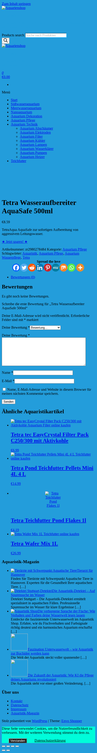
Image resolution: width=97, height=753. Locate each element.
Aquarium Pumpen (33, 153)
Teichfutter (18, 161)
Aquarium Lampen (33, 144)
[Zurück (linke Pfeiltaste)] (3, 750)
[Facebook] (16, 268)
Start (14, 100)
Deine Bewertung (16, 327)
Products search (13, 35)
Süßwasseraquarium (25, 104)
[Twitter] (24, 268)
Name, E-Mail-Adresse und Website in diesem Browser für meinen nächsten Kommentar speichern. (46, 391)
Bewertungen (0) (23, 277)
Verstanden (17, 740)
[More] (80, 268)
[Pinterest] (48, 268)
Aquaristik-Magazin (25, 713)
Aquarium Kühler (32, 140)
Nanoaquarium (21, 112)
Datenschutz (19, 705)
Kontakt (16, 701)
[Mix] (63, 268)
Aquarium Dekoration (26, 116)
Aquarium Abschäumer (36, 128)
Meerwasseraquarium (26, 108)
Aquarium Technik (24, 124)
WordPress (39, 721)
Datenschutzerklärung (50, 740)
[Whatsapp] (71, 268)
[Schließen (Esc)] (3, 746)
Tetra (26, 257)
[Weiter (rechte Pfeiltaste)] (8, 750)
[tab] (53, 277)
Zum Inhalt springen (16, 4)
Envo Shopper (71, 721)
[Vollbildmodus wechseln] (12, 746)
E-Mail (8, 381)
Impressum (18, 709)
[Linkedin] (40, 268)
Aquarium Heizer (32, 157)
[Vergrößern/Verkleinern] (17, 746)
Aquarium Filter (31, 136)
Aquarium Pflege (23, 120)
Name (7, 372)
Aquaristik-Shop (13, 15)
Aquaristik (29, 253)
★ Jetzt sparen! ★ (15, 242)
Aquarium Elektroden (35, 132)
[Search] (5, 41)
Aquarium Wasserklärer (36, 149)
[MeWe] (56, 268)
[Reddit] (32, 268)
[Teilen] (8, 746)
